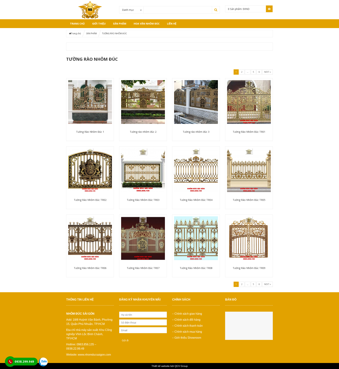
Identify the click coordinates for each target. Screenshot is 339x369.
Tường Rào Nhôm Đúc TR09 (249, 268)
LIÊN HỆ (171, 23)
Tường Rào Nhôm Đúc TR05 (249, 200)
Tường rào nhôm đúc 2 (143, 131)
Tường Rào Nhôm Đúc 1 (90, 131)
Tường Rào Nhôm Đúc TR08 (196, 268)
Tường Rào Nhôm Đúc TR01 (249, 131)
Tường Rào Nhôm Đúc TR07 (143, 268)
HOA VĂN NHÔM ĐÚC (147, 23)
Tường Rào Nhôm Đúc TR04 (196, 200)
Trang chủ (77, 23)
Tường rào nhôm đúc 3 (196, 131)
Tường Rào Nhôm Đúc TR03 (143, 200)
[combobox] (131, 9)
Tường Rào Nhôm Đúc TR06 (90, 268)
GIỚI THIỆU (99, 23)
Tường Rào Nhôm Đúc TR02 (90, 200)
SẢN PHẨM (119, 23)
